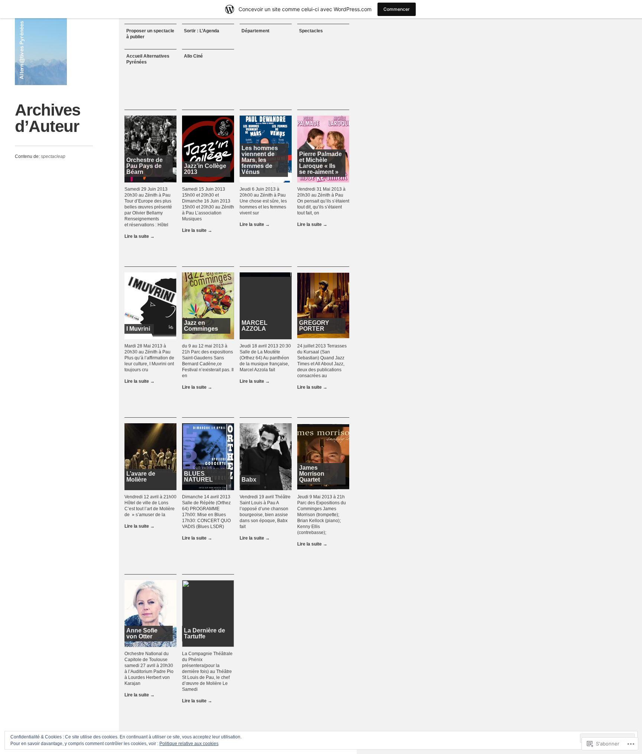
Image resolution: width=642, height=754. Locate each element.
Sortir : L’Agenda (201, 30)
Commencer (396, 9)
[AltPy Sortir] (41, 51)
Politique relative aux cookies (188, 743)
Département (255, 30)
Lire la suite (139, 236)
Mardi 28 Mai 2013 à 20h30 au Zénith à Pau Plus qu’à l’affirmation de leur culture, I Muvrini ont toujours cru (149, 357)
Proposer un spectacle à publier (150, 33)
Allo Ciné (193, 56)
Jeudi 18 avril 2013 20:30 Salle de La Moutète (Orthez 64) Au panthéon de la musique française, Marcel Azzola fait (265, 357)
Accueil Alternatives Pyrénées (147, 59)
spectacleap (53, 156)
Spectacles (311, 30)
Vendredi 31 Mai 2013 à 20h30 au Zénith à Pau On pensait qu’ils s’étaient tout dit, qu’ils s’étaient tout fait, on (323, 201)
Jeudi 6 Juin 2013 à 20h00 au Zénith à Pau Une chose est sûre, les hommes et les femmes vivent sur (263, 201)
